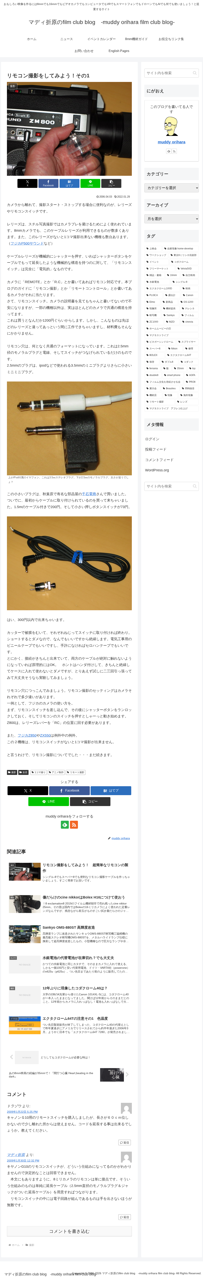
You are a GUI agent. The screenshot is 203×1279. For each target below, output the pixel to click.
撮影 (13, 772)
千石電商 (89, 494)
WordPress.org (157, 470)
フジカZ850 (27, 735)
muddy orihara (171, 142)
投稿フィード (156, 449)
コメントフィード (159, 460)
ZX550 (45, 735)
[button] (111, 183)
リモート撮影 (77, 772)
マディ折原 (16, 1155)
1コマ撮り (40, 772)
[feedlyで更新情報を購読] (65, 825)
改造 (25, 772)
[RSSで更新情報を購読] (74, 825)
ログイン (152, 439)
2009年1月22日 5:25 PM (22, 1111)
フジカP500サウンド (27, 243)
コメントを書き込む (69, 1231)
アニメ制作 (58, 772)
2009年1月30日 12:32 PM (23, 1160)
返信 (126, 1142)
